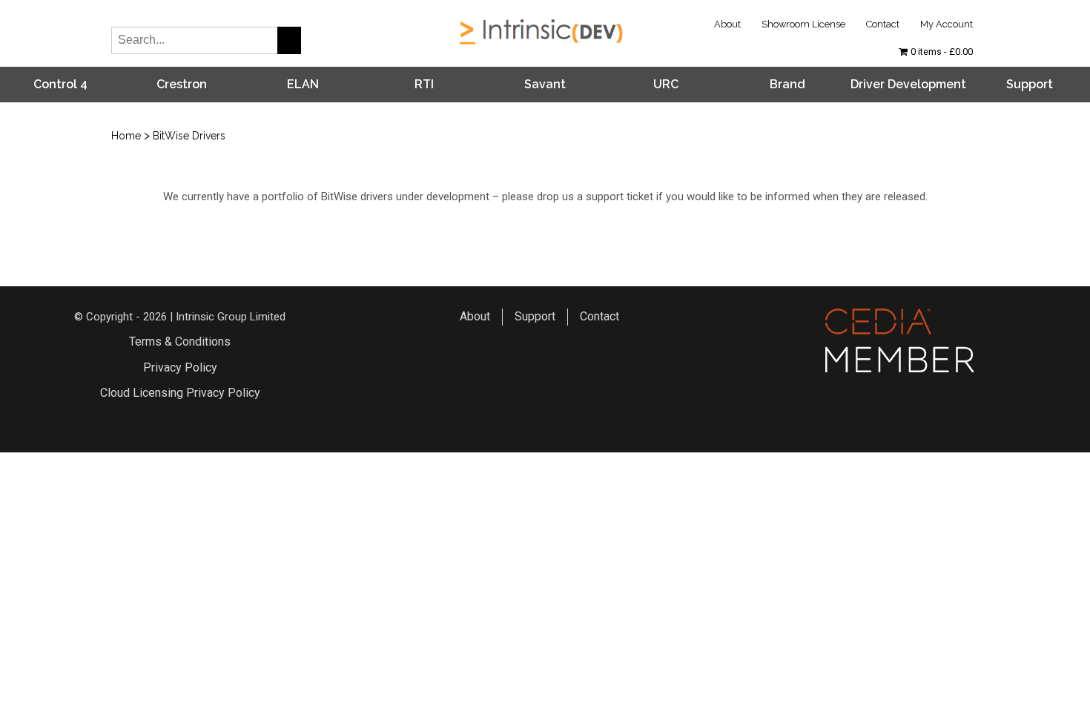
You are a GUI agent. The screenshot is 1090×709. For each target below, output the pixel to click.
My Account (946, 24)
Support (1029, 84)
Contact (882, 24)
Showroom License (803, 24)
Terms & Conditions (180, 341)
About (727, 24)
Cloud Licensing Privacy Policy (180, 393)
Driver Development (908, 84)
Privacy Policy (180, 367)
